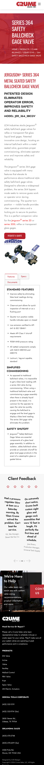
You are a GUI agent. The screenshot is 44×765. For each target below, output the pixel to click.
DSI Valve (6, 656)
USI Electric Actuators (10, 689)
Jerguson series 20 (21, 220)
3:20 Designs (15, 760)
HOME (14, 49)
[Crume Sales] (26, 4)
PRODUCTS (24, 49)
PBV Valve (6, 676)
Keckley (5, 668)
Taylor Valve (6, 684)
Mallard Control (8, 672)
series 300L (10, 224)
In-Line (4, 660)
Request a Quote (15, 235)
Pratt (4, 680)
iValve (4, 664)
